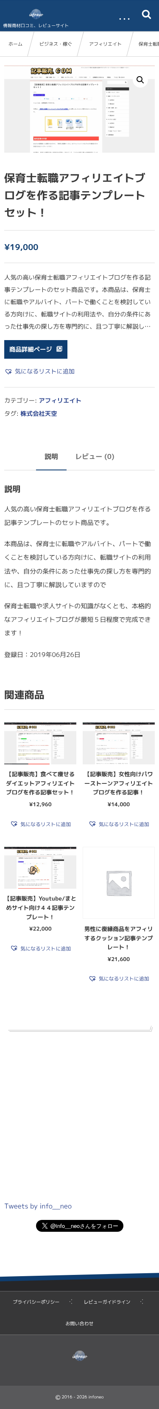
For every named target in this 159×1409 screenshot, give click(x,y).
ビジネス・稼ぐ (55, 44)
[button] (140, 80)
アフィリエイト (105, 44)
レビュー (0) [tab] (94, 456)
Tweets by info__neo (38, 1206)
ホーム (15, 44)
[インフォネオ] (36, 14)
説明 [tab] (51, 456)
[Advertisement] (79, 1114)
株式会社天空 (38, 413)
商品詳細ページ (30, 349)
